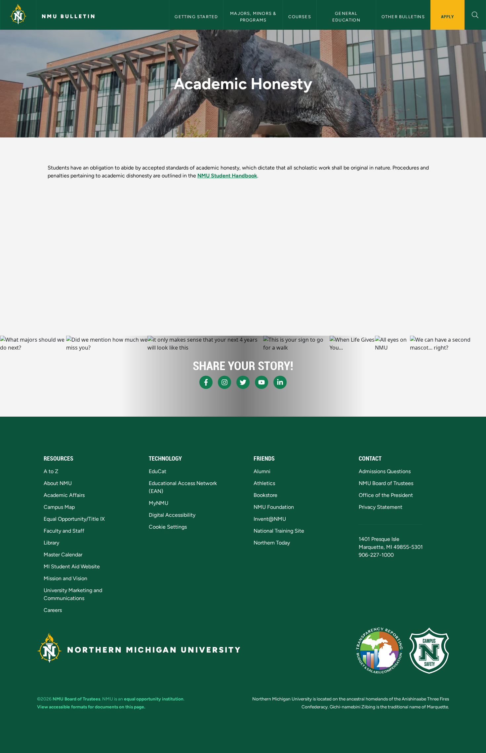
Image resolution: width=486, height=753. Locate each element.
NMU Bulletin (69, 16)
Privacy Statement (380, 507)
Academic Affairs (64, 495)
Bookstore (265, 495)
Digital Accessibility (172, 515)
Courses (299, 16)
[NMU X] (243, 382)
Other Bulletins (403, 16)
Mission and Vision (65, 578)
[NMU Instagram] (224, 382)
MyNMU (158, 503)
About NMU (58, 483)
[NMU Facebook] (206, 382)
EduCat (157, 471)
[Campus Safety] (429, 650)
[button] (475, 14)
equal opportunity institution (153, 698)
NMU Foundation (274, 507)
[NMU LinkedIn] (280, 382)
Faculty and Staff (64, 531)
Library (51, 543)
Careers (53, 610)
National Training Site (279, 531)
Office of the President (386, 495)
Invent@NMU (270, 519)
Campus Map (59, 507)
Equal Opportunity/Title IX (74, 519)
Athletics (264, 483)
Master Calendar (63, 554)
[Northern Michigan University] (18, 15)
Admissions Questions (385, 471)
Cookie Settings (168, 527)
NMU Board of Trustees (386, 483)
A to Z (51, 471)
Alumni (262, 471)
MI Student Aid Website (72, 566)
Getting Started (196, 16)
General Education (346, 16)
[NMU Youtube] (261, 382)
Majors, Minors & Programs (253, 16)
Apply (447, 16)
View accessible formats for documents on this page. (91, 706)
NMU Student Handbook (227, 175)
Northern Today (272, 543)
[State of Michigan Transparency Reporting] (379, 650)
